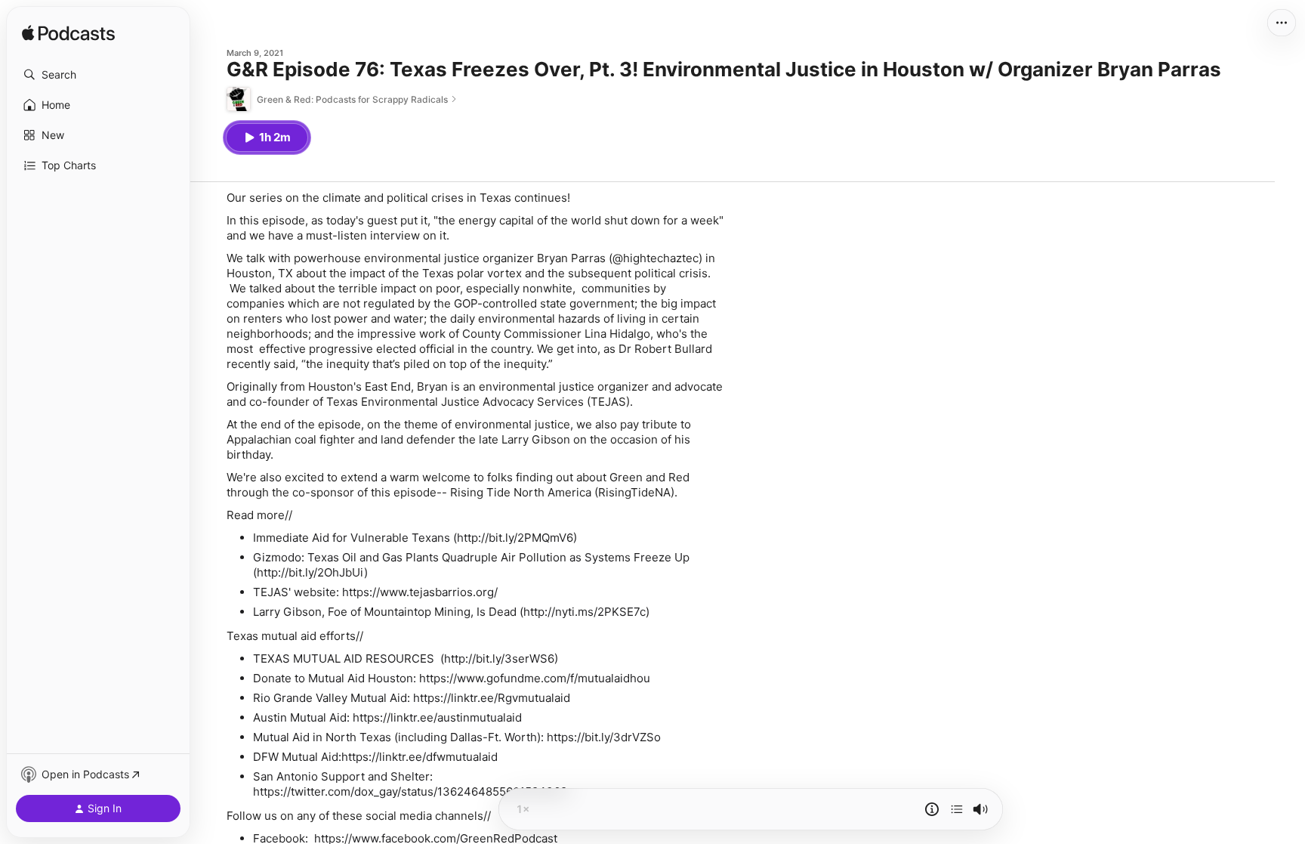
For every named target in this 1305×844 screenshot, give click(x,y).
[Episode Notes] (932, 809)
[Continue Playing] (957, 809)
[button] (98, 75)
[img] (68, 34)
